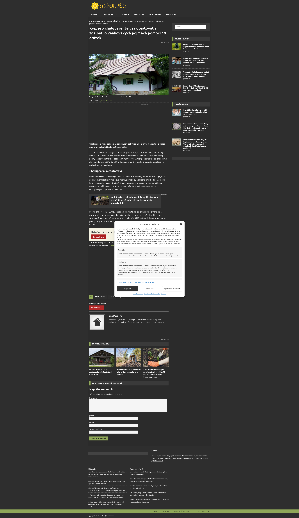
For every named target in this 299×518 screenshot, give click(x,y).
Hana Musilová (115, 316)
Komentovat (97, 307)
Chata (112, 297)
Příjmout (127, 289)
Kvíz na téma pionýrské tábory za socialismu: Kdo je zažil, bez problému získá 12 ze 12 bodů (195, 60)
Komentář (93, 398)
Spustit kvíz (98, 237)
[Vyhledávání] (190, 27)
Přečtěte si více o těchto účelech (145, 282)
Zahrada (125, 14)
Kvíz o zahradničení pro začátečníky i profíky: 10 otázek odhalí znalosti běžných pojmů (154, 373)
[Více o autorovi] (157, 322)
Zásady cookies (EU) (202, 511)
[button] (181, 224)
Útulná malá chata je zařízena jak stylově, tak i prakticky (100, 372)
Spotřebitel (171, 14)
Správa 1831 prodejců (126, 282)
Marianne (113, 245)
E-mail (92, 422)
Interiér (93, 14)
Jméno (92, 415)
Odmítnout (150, 289)
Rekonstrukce (110, 14)
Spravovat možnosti (172, 288)
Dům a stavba (155, 14)
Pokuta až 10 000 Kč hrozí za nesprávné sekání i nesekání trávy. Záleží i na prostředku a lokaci (196, 46)
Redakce (155, 511)
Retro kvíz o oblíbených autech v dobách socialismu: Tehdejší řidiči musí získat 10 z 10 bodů (195, 88)
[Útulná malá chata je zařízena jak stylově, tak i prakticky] (101, 357)
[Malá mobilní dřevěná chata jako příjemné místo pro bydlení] (129, 357)
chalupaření (100, 297)
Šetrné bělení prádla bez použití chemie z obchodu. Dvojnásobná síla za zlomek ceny (195, 112)
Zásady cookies (138, 294)
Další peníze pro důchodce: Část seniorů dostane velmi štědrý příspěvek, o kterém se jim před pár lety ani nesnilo (106, 504)
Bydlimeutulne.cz (157, 461)
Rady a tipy (139, 14)
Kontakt (163, 294)
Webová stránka (95, 429)
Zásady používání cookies (152, 294)
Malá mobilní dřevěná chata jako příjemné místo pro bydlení (128, 372)
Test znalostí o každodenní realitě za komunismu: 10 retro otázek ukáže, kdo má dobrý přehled (196, 74)
